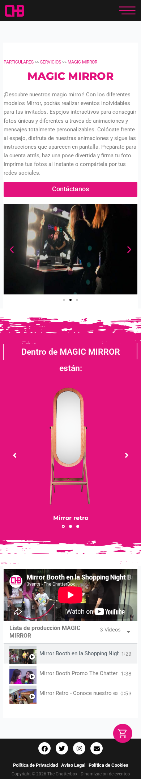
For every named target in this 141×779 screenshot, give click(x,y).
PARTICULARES (19, 62)
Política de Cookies (108, 765)
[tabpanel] (70, 595)
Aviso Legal (73, 765)
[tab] (70, 654)
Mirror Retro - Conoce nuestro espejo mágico (78, 693)
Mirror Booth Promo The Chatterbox (78, 673)
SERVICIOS (50, 62)
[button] (11, 249)
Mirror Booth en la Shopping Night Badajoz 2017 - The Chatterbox (79, 653)
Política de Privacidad (35, 765)
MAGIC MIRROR (82, 62)
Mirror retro (70, 517)
